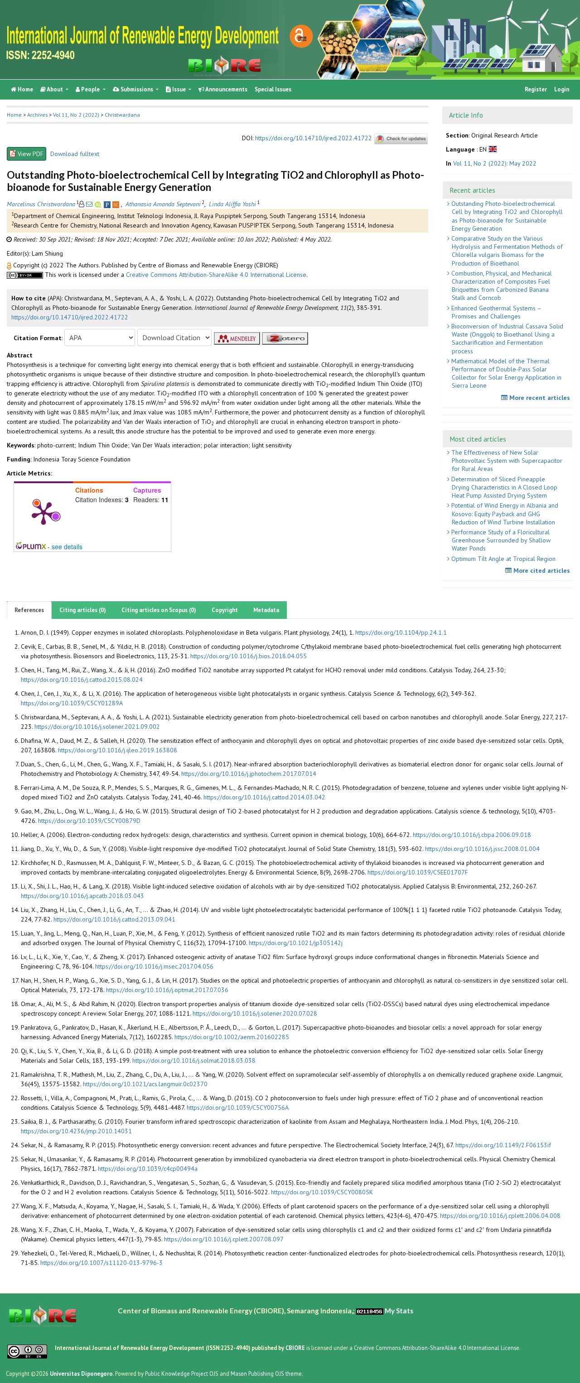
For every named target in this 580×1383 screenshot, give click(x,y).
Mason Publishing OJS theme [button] (266, 1373)
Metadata (266, 610)
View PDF (31, 154)
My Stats (399, 1311)
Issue (179, 89)
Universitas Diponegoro (81, 1373)
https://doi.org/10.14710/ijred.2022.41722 (313, 138)
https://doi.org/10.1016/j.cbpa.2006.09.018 (472, 835)
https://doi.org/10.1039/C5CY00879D (89, 821)
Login (561, 89)
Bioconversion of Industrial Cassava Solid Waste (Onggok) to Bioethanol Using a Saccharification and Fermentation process (506, 338)
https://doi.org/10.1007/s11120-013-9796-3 (101, 1263)
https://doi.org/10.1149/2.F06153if (503, 1145)
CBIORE (295, 1347)
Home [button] (14, 114)
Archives (37, 114)
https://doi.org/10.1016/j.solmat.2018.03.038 (194, 1060)
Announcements (225, 89)
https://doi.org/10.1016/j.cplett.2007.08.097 (224, 1239)
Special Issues (273, 89)
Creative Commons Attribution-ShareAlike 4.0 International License (216, 275)
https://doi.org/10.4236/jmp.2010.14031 (76, 1131)
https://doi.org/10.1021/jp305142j (296, 943)
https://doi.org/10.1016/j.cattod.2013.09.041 (114, 919)
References (29, 610)
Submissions (137, 89)
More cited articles (541, 570)
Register (536, 89)
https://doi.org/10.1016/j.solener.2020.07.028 (255, 1013)
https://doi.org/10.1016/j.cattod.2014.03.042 (264, 797)
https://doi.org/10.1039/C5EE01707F (417, 872)
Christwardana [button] (122, 114)
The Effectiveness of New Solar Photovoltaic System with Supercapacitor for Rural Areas (506, 460)
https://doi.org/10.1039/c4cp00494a (148, 1168)
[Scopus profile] (116, 204)
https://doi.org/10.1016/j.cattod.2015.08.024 (82, 679)
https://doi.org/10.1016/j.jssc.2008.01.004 (482, 849)
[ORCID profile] (99, 204)
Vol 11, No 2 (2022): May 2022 (494, 163)
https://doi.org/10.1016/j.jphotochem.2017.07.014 (248, 774)
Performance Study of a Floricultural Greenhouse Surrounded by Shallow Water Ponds (500, 540)
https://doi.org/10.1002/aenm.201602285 (231, 1037)
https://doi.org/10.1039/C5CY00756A (238, 1107)
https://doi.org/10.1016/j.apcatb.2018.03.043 (82, 896)
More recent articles (539, 398)
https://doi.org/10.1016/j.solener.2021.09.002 (97, 726)
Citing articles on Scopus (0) (158, 610)
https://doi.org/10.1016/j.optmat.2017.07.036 (167, 990)
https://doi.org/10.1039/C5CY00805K (322, 1192)
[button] (10, 265)
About (55, 89)
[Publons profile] (108, 204)
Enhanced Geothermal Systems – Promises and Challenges (495, 312)
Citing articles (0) (82, 610)
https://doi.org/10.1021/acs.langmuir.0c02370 (145, 1084)
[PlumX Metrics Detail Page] (43, 512)
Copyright (225, 610)
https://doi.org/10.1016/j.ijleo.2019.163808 (117, 750)
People (90, 89)
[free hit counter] (369, 1311)
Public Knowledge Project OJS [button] (181, 1373)
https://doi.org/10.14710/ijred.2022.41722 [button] (69, 317)
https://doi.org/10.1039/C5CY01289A (72, 703)
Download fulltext (74, 154)
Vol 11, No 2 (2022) (76, 114)
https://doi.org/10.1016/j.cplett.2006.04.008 (500, 1216)
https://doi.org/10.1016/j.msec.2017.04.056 (154, 966)
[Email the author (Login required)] (89, 204)
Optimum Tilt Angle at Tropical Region (503, 559)
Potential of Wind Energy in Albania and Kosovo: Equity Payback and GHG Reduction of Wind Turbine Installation (504, 513)
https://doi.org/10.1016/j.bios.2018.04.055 (248, 656)
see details (67, 546)
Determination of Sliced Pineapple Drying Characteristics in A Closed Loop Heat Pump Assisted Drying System (503, 487)
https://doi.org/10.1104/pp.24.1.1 (401, 632)
